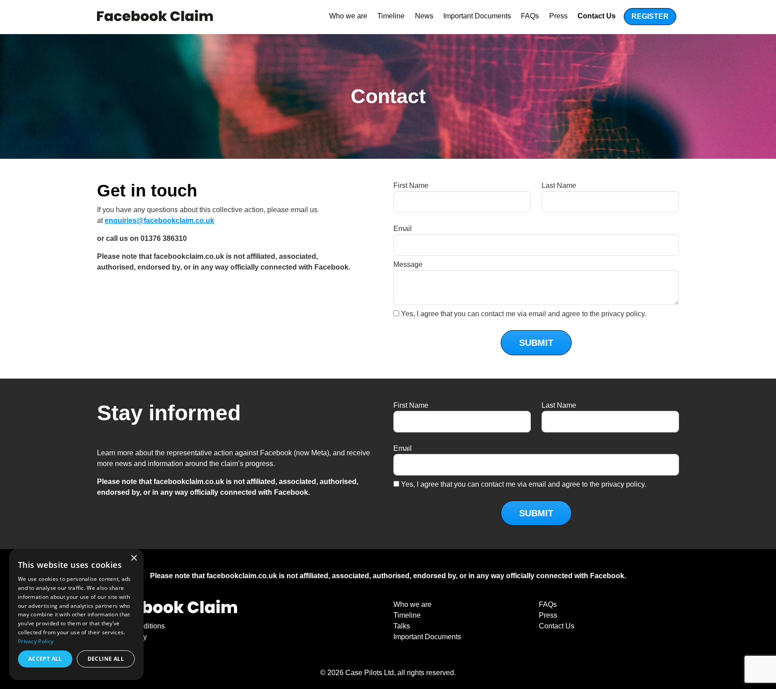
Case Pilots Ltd (369, 672)
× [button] (133, 558)
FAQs (530, 16)
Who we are (348, 16)
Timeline (391, 16)
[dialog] (76, 614)
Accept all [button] (45, 659)
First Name (410, 185)
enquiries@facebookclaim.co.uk (159, 220)
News (424, 16)
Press (558, 16)
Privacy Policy (35, 641)
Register (650, 16)
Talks (401, 626)
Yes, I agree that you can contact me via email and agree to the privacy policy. (523, 314)
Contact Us (597, 16)
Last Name (559, 185)
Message (408, 264)
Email (402, 228)
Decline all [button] (106, 659)
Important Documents (477, 16)
